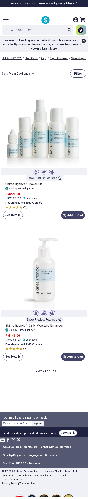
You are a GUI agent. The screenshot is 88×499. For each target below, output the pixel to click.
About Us (8, 447)
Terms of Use (27, 483)
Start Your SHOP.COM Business (21, 463)
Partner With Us (48, 447)
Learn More (49, 48)
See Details (12, 216)
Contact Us (30, 447)
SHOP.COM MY (12, 58)
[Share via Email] (2, 441)
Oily (43, 58)
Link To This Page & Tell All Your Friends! (30, 433)
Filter (78, 73)
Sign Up (38, 423)
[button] (14, 455)
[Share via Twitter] (13, 440)
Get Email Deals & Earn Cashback (25, 417)
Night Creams (59, 58)
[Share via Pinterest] (18, 440)
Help (19, 447)
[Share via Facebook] (8, 440)
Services (65, 447)
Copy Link (68, 432)
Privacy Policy (10, 483)
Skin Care (31, 58)
